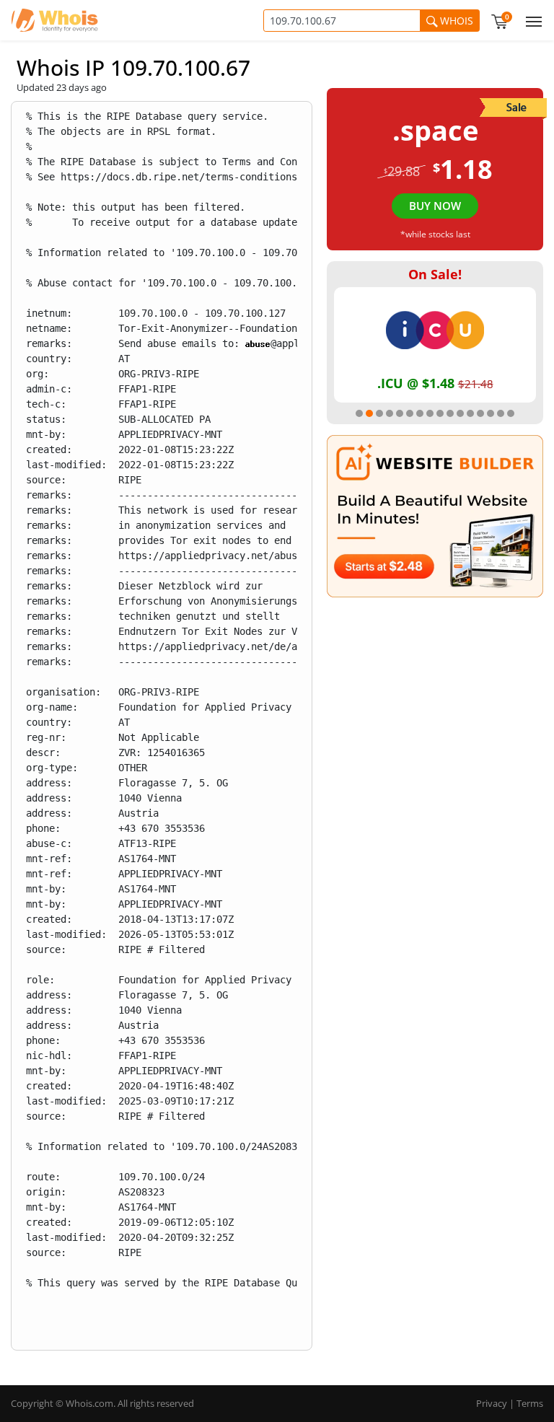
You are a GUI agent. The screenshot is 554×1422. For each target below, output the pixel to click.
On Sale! (435, 274)
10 (450, 413)
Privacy (491, 1403)
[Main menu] (530, 20)
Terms (529, 1403)
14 (490, 413)
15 (500, 413)
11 (460, 413)
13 (480, 413)
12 (470, 413)
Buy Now (435, 205)
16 (510, 413)
